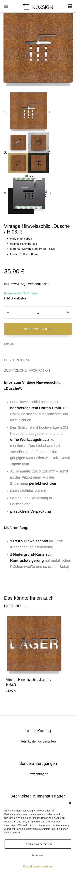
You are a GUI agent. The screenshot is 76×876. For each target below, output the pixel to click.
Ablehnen (38, 855)
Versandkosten (39, 284)
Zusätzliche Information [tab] (27, 370)
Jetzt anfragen (38, 780)
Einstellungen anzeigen (38, 866)
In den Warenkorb (38, 329)
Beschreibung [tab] (17, 360)
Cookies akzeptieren (38, 844)
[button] (70, 803)
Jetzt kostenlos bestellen (38, 747)
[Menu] (6, 6)
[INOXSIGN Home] (38, 6)
